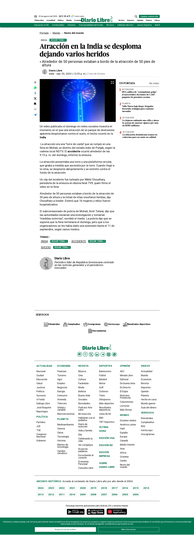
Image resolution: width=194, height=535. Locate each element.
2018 (104, 488)
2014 (146, 488)
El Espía (124, 391)
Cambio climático (62, 452)
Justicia (40, 387)
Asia (122, 448)
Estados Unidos (128, 420)
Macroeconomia (65, 414)
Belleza (82, 391)
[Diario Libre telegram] (102, 354)
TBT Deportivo (106, 422)
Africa (123, 452)
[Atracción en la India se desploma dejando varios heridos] (35, 87)
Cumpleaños (147, 422)
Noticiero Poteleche (125, 396)
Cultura (82, 379)
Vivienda (61, 399)
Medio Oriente (127, 444)
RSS (143, 426)
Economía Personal (83, 462)
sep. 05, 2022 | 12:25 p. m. (71, 73)
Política (61, 20)
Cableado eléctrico (125, 25)
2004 (136, 494)
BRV (101, 418)
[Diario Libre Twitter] (91, 354)
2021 (72, 488)
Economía (78, 20)
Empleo (61, 383)
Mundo (69, 20)
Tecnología (63, 436)
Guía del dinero (148, 407)
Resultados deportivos (105, 408)
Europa (123, 436)
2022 (62, 488)
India (51, 73)
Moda (81, 387)
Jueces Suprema (144, 25)
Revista (121, 20)
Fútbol (102, 375)
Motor (102, 383)
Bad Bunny (159, 25)
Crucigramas (148, 434)
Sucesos (41, 395)
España (124, 432)
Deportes (130, 20)
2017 (114, 488)
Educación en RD (41, 25)
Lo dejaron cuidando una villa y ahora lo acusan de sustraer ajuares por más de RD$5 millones (140, 123)
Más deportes (106, 403)
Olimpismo (104, 399)
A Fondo (40, 399)
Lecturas (124, 406)
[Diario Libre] (97, 19)
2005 (125, 494)
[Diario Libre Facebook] (79, 354)
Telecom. (62, 403)
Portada (44, 33)
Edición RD (106, 445)
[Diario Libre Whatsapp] (114, 354)
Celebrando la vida (85, 439)
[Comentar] (35, 103)
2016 (125, 488)
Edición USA (107, 438)
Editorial (124, 379)
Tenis (102, 395)
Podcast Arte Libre (85, 408)
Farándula (83, 383)
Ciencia (61, 428)
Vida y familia (85, 430)
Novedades (84, 403)
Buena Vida (84, 395)
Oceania (124, 456)
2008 (93, 494)
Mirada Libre (126, 375)
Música (82, 371)
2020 (83, 488)
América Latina (128, 424)
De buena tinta (127, 383)
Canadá (124, 440)
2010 (72, 494)
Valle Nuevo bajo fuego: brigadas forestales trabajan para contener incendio (138, 108)
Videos (157, 20)
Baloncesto (105, 371)
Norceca (110, 25)
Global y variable (61, 408)
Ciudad (40, 375)
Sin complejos (85, 445)
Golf (101, 387)
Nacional (41, 371)
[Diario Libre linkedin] (97, 354)
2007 (104, 494)
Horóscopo (147, 430)
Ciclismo (103, 391)
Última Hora (39, 20)
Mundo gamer (148, 403)
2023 (51, 488)
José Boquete (43, 407)
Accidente (78, 241)
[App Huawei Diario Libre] (116, 511)
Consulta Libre (85, 468)
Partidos (40, 422)
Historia (61, 440)
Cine (80, 375)
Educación (41, 379)
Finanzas (62, 371)
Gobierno (41, 440)
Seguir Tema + (58, 40)
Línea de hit (105, 414)
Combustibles (58, 25)
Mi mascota (84, 414)
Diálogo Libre (43, 403)
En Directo (125, 387)
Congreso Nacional (41, 435)
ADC (122, 371)
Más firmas (126, 409)
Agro (59, 379)
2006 (114, 494)
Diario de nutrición (82, 425)
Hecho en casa (149, 399)
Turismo (61, 375)
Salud (39, 383)
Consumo (62, 395)
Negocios (62, 387)
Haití (122, 428)
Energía (61, 391)
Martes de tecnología (62, 445)
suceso (46, 247)
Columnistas (126, 402)
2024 (41, 488)
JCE (38, 426)
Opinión (140, 20)
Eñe (80, 434)
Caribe (123, 460)
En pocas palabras (83, 450)
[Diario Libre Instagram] (85, 354)
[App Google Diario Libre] (76, 511)
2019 (93, 488)
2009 (83, 494)
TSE (38, 430)
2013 (41, 494)
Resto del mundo (125, 466)
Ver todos (154, 83)
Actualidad (50, 20)
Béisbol (103, 379)
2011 (62, 494)
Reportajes (42, 411)
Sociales (82, 399)
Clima (60, 432)
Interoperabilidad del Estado (91, 25)
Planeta (149, 20)
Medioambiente (65, 424)
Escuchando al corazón (85, 456)
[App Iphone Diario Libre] (95, 511)
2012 (51, 494)
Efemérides (147, 418)
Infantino (71, 25)
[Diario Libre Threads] (108, 354)
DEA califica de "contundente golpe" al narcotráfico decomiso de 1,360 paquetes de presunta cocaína (139, 94)
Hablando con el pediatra (86, 419)
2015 (136, 488)
